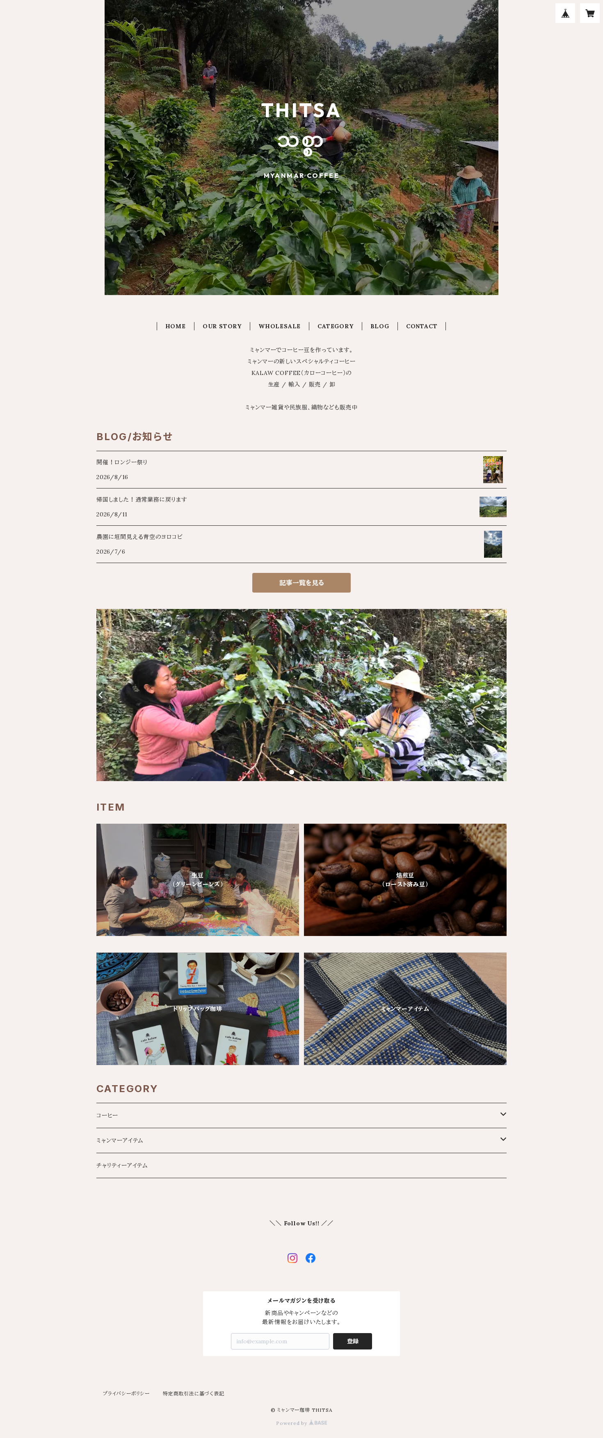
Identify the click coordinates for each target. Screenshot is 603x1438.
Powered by (292, 1423)
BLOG (379, 326)
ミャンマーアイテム (120, 1140)
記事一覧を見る (301, 583)
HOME (175, 326)
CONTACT (422, 326)
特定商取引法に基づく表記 (193, 1393)
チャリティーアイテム (122, 1165)
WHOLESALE (279, 326)
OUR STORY (222, 326)
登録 (353, 1341)
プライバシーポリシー (126, 1393)
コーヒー (107, 1115)
